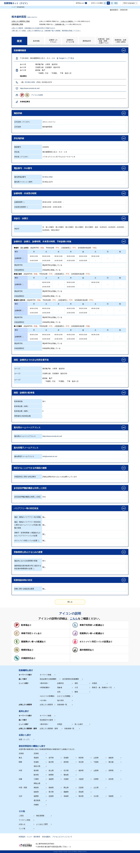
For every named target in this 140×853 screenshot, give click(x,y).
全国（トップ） (24, 739)
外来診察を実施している (51, 270)
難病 (76, 692)
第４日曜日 (79, 227)
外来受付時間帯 (20, 207)
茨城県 (36, 762)
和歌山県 (37, 783)
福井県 (81, 770)
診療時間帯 (18, 202)
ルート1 (17, 368)
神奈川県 (37, 766)
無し (44, 517)
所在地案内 (46, 837)
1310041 (45, 147)
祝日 (96, 227)
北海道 (36, 753)
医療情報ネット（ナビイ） (16, 3)
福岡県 (36, 796)
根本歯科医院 (47, 127)
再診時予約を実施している (52, 265)
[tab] (19, 41)
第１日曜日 (50, 227)
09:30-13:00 (46, 202)
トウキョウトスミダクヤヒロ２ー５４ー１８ (58, 157)
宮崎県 (111, 796)
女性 (58, 692)
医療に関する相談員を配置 (24, 589)
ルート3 (17, 380)
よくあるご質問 (42, 824)
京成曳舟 (55, 373)
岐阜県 (36, 775)
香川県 (51, 792)
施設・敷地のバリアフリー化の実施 (27, 517)
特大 (116, 3)
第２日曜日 (60, 227)
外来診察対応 (19, 270)
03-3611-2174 (47, 182)
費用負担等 (87, 41)
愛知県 (66, 775)
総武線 (44, 378)
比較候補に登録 (17, 24)
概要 (19, 41)
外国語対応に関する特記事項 (25, 477)
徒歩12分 (63, 373)
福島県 (111, 758)
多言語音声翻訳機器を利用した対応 (27, 497)
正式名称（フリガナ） (22, 122)
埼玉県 (81, 762)
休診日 (16, 229)
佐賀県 (51, 796)
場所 (76, 683)
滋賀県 (51, 779)
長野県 (111, 770)
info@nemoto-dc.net (49, 456)
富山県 (51, 770)
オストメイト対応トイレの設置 (25, 540)
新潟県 (36, 770)
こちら (74, 618)
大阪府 (81, 779)
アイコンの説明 (37, 95)
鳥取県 (36, 787)
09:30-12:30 (46, 207)
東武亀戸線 (46, 368)
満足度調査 (40, 816)
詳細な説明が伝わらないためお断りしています (59, 477)
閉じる (70, 602)
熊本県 (81, 796)
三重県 (36, 779)
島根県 (51, 787)
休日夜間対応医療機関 (70, 679)
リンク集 (22, 828)
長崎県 (66, 796)
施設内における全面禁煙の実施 (25, 561)
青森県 (36, 758)
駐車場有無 (18, 401)
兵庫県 (96, 779)
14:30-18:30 (57, 207)
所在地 (16, 152)
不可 (44, 497)
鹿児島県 (37, 800)
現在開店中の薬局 (46, 720)
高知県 (81, 792)
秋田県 (81, 758)
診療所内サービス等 (70, 41)
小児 (76, 687)
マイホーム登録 (24, 820)
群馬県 (66, 762)
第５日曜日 (89, 227)
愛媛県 (66, 792)
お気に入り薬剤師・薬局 (49, 728)
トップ (13, 7)
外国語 (94, 683)
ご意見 (21, 816)
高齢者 (59, 687)
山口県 (96, 787)
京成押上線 (46, 373)
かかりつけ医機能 (63, 696)
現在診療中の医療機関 (48, 679)
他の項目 (60, 700)
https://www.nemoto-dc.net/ (29, 88)
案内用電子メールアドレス (24, 456)
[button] (130, 3)
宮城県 (66, 758)
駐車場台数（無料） (21, 411)
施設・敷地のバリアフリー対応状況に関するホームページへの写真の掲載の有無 (27, 525)
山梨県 (96, 770)
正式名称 (17, 127)
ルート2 (17, 373)
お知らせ (22, 824)
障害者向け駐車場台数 (22, 416)
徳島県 (36, 792)
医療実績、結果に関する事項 (120, 41)
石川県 (66, 770)
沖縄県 (36, 805)
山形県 (96, 758)
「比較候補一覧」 (59, 24)
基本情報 (36, 41)
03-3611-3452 (30, 82)
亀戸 (50, 378)
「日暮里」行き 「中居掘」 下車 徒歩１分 (60, 381)
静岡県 (51, 775)
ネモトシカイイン (49, 122)
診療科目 (60, 683)
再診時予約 (18, 265)
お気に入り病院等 (46, 704)
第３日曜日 (69, 227)
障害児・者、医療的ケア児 (102, 687)
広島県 (81, 787)
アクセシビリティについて (62, 837)
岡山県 (66, 787)
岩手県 (51, 758)
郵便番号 (17, 147)
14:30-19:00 (57, 202)
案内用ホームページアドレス (25, 436)
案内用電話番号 (20, 177)
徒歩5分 (62, 368)
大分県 (96, 796)
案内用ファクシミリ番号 (23, 182)
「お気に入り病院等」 (67, 21)
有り (44, 401)
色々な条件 (79, 724)
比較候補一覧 (62, 704)
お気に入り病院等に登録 (21, 21)
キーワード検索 (45, 675)
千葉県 (96, 762)
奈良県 (111, 779)
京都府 (66, 779)
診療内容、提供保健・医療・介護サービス (103, 41)
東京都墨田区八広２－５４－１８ (54, 152)
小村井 (54, 368)
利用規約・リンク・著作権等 (29, 837)
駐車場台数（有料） (21, 406)
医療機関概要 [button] (20, 50)
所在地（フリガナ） (21, 157)
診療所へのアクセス (53, 41)
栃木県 (51, 762)
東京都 (111, 762)
